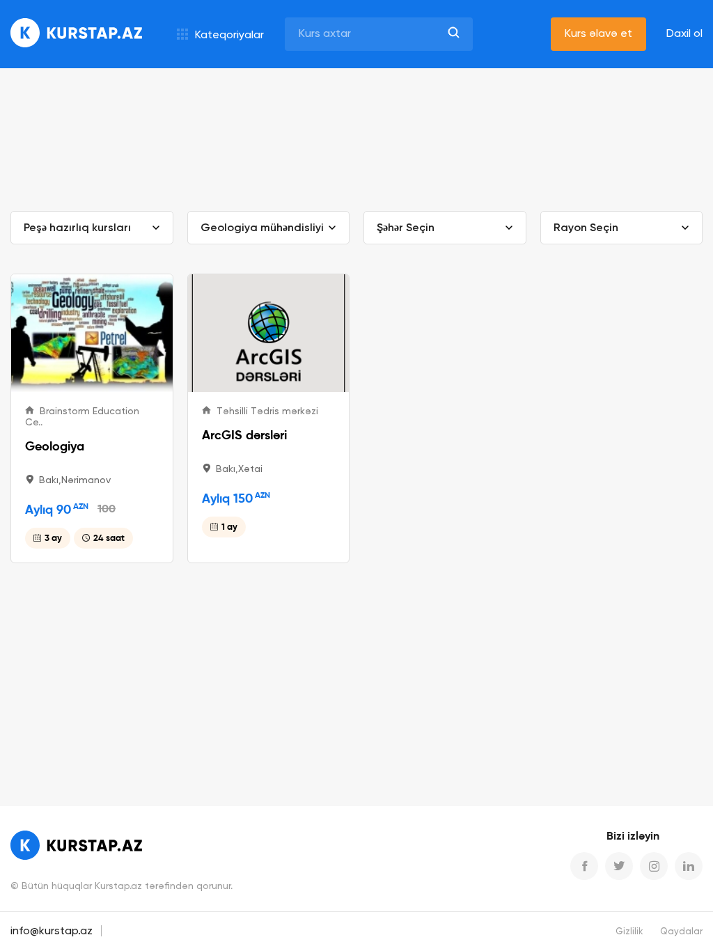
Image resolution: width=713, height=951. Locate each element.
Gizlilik (629, 931)
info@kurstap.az (51, 931)
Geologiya (54, 446)
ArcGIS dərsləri (244, 434)
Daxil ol (684, 34)
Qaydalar (681, 931)
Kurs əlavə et (598, 34)
